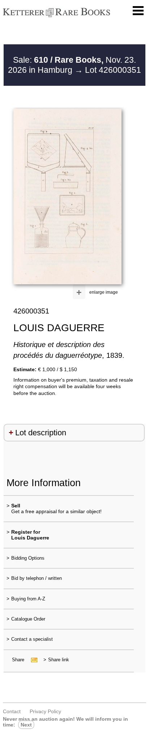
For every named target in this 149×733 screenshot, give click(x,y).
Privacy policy (45, 711)
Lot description (40, 432)
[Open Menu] (138, 11)
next (26, 725)
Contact (12, 711)
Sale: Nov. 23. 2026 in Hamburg (72, 65)
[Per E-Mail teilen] (32, 659)
